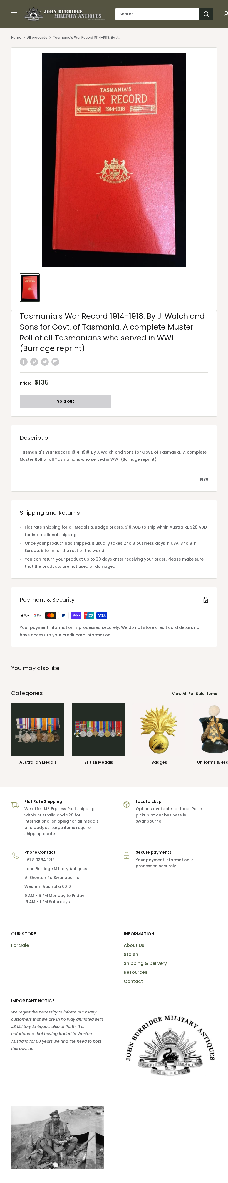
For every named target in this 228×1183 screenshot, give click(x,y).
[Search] (206, 14)
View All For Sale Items (195, 693)
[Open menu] (14, 14)
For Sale (20, 945)
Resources (135, 972)
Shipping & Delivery (145, 963)
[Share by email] (55, 362)
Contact (133, 981)
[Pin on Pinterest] (34, 362)
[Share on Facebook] (24, 362)
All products (37, 37)
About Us (134, 945)
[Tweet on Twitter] (45, 362)
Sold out (65, 401)
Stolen (131, 954)
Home (16, 37)
